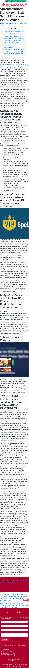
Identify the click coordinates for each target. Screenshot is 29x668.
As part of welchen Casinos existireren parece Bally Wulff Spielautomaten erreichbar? (14, 38)
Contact (23, 1)
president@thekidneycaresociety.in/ (9, 655)
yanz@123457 (5, 23)
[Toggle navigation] (26, 5)
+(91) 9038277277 (5, 649)
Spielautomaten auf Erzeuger (14, 49)
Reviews (19, 664)
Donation (18, 1)
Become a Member (10, 1)
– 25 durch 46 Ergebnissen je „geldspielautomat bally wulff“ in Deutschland (14, 53)
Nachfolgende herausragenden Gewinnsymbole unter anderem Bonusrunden (14, 33)
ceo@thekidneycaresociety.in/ (8, 654)
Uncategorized (11, 582)
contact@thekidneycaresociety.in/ (9, 653)
